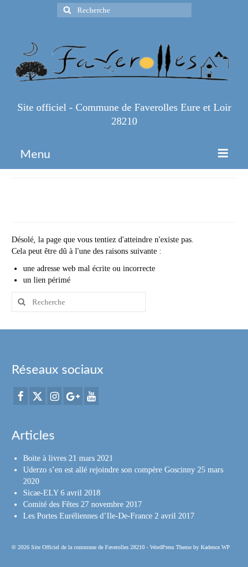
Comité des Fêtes (50, 504)
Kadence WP (215, 547)
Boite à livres (44, 458)
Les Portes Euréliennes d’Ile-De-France (87, 516)
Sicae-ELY (40, 493)
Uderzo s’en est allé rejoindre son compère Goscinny (109, 469)
